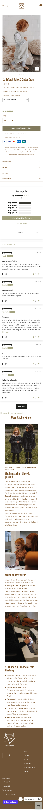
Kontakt (26, 759)
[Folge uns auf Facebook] (5, 755)
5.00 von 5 (27, 196)
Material (5, 167)
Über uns (26, 755)
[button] (8, 111)
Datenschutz (7, 782)
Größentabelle (7, 178)
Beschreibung (7, 162)
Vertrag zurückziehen (9, 794)
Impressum (27, 763)
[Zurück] (3, 75)
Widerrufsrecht (7, 790)
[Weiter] (39, 75)
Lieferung (5, 173)
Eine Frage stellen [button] (21, 223)
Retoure (26, 772)
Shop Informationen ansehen (12, 137)
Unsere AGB (6, 786)
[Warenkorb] (39, 6)
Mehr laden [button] (21, 406)
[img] (7, 253)
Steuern (13, 87)
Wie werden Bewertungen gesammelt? (12, 413)
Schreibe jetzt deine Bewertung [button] (22, 218)
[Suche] (7, 6)
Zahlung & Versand (29, 767)
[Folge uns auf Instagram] (9, 755)
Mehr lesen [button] (5, 332)
